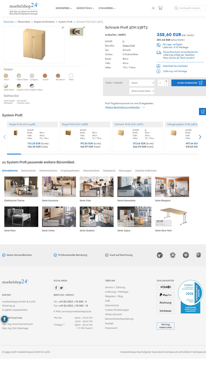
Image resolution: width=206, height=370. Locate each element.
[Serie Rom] (21, 216)
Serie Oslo (85, 200)
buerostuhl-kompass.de (165, 352)
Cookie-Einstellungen (117, 309)
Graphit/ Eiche (23, 90)
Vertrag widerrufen (165, 326)
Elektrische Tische (14, 200)
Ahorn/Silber (22, 80)
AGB (107, 300)
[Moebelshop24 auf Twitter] (61, 287)
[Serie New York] (172, 216)
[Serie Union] (59, 216)
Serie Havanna (50, 200)
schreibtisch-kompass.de (192, 352)
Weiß (71, 80)
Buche (45, 80)
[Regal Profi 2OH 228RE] (68, 131)
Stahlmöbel (106, 8)
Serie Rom (10, 230)
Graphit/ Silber (36, 90)
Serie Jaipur (123, 230)
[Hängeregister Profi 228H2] (173, 131)
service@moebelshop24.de (76, 311)
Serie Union (48, 230)
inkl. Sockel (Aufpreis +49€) (23, 102)
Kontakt (109, 323)
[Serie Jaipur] (134, 216)
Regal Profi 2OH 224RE (22, 124)
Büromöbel (63, 8)
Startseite (10, 21)
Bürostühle (84, 8)
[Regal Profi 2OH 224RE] (15, 131)
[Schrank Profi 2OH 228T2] (121, 131)
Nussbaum (60, 80)
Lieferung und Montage (174, 71)
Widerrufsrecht (113, 314)
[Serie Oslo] (97, 186)
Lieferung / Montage (116, 291)
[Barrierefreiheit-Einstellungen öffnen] (4, 319)
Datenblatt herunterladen (175, 66)
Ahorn (6, 80)
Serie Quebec (87, 230)
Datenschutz (112, 305)
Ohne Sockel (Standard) (9, 102)
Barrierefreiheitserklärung (119, 318)
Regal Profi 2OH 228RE (75, 124)
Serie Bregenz (163, 200)
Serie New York (163, 230)
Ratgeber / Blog (114, 296)
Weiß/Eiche (9, 90)
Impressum (111, 328)
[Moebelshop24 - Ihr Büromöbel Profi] (28, 8)
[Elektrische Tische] (21, 186)
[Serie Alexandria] (134, 186)
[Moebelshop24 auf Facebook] (56, 287)
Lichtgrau (34, 80)
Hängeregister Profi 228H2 (182, 124)
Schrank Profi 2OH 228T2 (129, 124)
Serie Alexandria (126, 200)
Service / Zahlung (115, 287)
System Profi (129, 45)
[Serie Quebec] (97, 216)
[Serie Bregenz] (172, 186)
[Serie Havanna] (59, 186)
